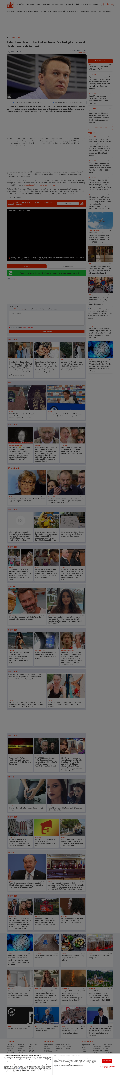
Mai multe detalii (47, 1061)
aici (19, 1068)
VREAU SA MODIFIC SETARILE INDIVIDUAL (107, 1067)
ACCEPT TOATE (107, 1061)
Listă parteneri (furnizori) (59, 1067)
